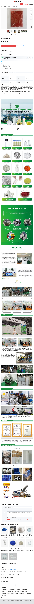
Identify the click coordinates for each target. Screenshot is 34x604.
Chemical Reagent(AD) (12, 571)
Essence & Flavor (27, 572)
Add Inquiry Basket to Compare (17, 34)
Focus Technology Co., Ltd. (11, 600)
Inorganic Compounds (24, 591)
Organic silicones (11, 572)
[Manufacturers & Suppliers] (17, 1)
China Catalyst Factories (5, 589)
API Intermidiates (19, 571)
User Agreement (22, 600)
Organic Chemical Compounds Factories (7, 591)
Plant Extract (2, 574)
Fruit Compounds (16, 591)
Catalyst (2, 572)
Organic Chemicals (9, 6)
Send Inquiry (9, 45)
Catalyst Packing (10, 593)
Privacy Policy (30, 600)
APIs (25, 571)
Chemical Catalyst (12, 589)
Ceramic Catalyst (4, 593)
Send (8, 519)
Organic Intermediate (14, 6)
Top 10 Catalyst (22, 593)
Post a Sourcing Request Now (26, 519)
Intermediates (3, 571)
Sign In (2, 68)
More (1, 597)
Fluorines (18, 574)
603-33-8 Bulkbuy (4, 595)
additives (18, 572)
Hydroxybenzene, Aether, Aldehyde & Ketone (23, 582)
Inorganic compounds (12, 574)
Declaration (26, 600)
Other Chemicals (4, 582)
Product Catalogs (13, 569)
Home (1, 6)
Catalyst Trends (28, 593)
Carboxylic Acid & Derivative (12, 582)
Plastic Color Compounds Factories (22, 589)
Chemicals (4, 6)
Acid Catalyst (16, 593)
